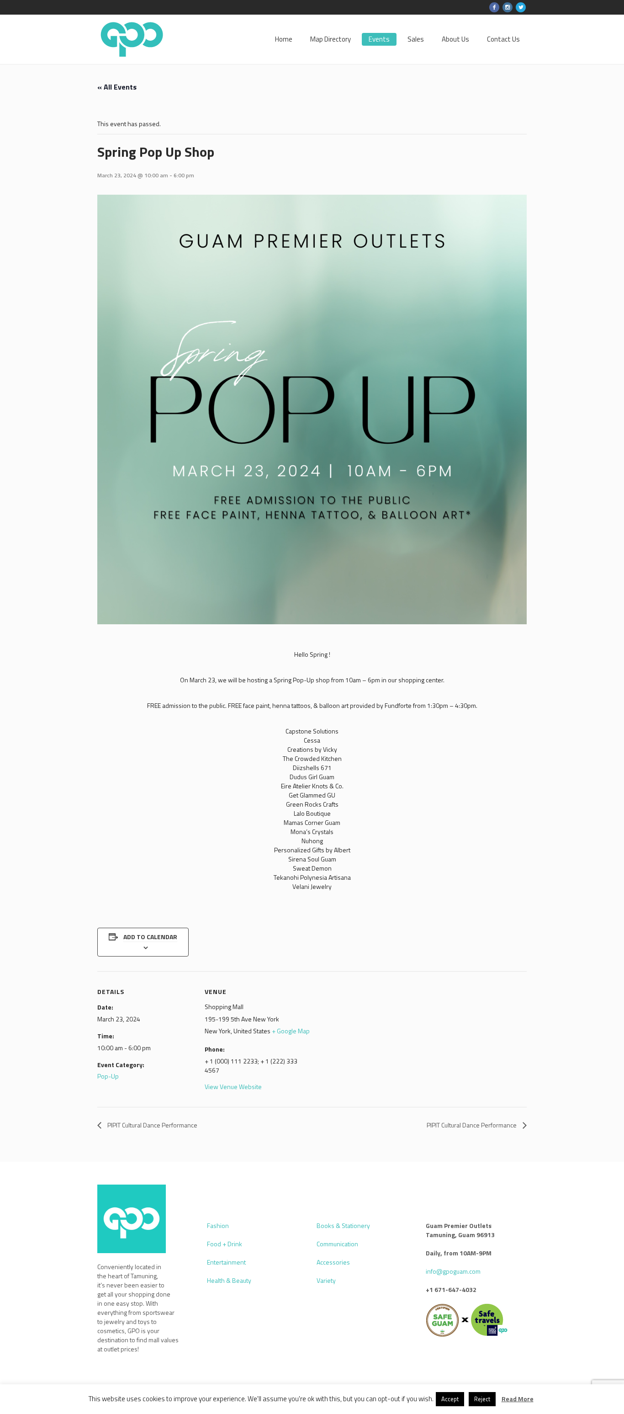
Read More (518, 1398)
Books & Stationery (343, 1225)
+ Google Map (291, 1031)
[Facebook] (494, 7)
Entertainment (226, 1262)
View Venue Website (233, 1086)
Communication (337, 1244)
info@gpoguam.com (453, 1271)
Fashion (218, 1225)
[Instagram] (507, 7)
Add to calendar (150, 936)
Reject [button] (482, 1398)
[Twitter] (521, 7)
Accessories (333, 1262)
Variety (326, 1280)
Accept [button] (450, 1398)
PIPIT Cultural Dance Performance (151, 1125)
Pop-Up (108, 1076)
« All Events (117, 86)
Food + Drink (224, 1244)
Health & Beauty (229, 1280)
